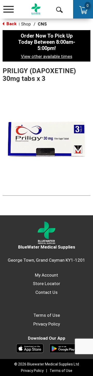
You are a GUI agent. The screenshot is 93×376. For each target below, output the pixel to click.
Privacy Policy (46, 324)
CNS (42, 24)
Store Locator (46, 283)
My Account (46, 275)
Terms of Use (46, 315)
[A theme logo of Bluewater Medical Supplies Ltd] (36, 9)
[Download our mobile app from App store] (29, 348)
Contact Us (46, 292)
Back (11, 23)
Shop (26, 24)
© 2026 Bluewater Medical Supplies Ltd (46, 364)
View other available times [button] (46, 56)
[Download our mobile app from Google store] (63, 348)
